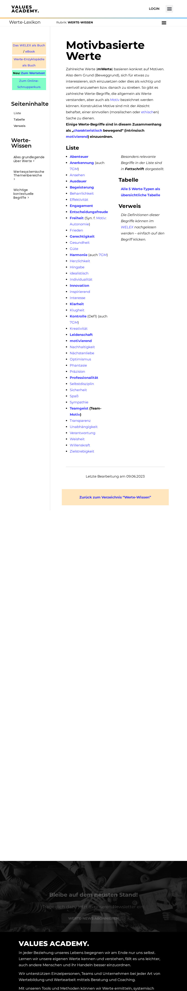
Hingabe (77, 267)
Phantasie (78, 365)
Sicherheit (78, 390)
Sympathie (79, 402)
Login (154, 9)
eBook (30, 51)
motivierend (77, 136)
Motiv (114, 100)
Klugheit (77, 310)
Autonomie (79, 224)
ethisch (147, 112)
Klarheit (77, 304)
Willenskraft (80, 445)
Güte (74, 248)
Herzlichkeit (80, 261)
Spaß (74, 396)
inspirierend (80, 291)
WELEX (127, 227)
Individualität (81, 279)
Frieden (76, 230)
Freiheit (77, 218)
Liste (17, 113)
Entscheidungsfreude (89, 212)
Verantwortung (82, 433)
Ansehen (77, 175)
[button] (169, 9)
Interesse (77, 298)
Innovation (79, 285)
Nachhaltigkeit (82, 347)
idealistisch (79, 273)
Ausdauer (78, 181)
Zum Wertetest (33, 73)
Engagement (81, 206)
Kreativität (79, 328)
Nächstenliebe (82, 353)
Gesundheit (80, 242)
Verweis (20, 126)
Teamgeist (79, 408)
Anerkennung (82, 163)
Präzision (77, 371)
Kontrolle (78, 316)
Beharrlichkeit (82, 193)
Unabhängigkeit (84, 427)
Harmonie (78, 255)
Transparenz (80, 420)
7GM (74, 169)
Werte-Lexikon (25, 22)
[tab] (29, 159)
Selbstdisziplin (82, 384)
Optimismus (80, 359)
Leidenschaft (81, 334)
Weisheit (77, 439)
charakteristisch (87, 130)
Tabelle (19, 119)
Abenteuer (79, 156)
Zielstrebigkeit (82, 451)
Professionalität (84, 377)
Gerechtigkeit (82, 236)
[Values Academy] (25, 9)
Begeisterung (82, 187)
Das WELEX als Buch (29, 45)
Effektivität (79, 199)
